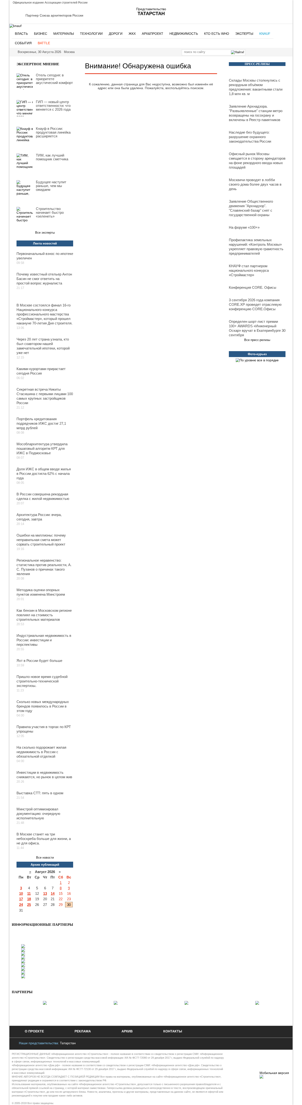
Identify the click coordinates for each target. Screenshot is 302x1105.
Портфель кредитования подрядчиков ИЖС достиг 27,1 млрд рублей (41, 423)
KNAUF (264, 33)
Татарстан (68, 1043)
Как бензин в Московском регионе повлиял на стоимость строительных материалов (44, 614)
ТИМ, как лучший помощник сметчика (52, 157)
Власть (21, 33)
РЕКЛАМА (83, 1031)
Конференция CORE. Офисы (252, 287)
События (23, 43)
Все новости (45, 857)
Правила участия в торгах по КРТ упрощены (44, 729)
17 (21, 899)
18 (29, 899)
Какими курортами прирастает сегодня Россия (41, 371)
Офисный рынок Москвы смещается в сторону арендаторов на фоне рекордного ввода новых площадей (257, 160)
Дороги (115, 33)
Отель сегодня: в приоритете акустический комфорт (54, 79)
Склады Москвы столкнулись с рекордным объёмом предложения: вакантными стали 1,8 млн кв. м (255, 87)
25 (29, 905)
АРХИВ (127, 1031)
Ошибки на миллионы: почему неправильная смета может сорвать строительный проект (41, 539)
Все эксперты (45, 232)
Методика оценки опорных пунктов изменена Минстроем (41, 592)
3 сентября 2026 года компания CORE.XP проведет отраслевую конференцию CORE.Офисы (255, 304)
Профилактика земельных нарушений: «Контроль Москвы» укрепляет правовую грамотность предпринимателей (256, 246)
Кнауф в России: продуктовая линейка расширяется (53, 132)
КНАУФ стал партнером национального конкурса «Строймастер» (249, 270)
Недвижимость (183, 33)
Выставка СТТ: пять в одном (40, 793)
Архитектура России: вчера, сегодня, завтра (39, 517)
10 (21, 893)
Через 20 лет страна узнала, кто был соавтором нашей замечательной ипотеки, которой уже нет (43, 346)
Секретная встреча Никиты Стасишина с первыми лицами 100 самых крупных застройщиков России (45, 396)
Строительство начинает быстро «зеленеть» (50, 212)
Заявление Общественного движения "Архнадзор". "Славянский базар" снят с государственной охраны (251, 208)
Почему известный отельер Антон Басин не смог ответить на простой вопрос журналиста (44, 278)
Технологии (91, 33)
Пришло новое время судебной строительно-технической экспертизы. (42, 681)
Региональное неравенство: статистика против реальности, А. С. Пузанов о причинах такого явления (44, 567)
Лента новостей (45, 243)
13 (45, 893)
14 (53, 893)
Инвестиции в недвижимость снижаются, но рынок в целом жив (44, 774)
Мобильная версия (274, 1073)
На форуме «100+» (244, 227)
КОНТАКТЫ (172, 1031)
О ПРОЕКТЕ (34, 1031)
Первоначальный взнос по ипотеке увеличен (45, 256)
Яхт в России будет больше (39, 661)
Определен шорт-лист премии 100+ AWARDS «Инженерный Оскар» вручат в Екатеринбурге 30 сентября (257, 328)
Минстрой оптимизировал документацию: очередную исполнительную (38, 813)
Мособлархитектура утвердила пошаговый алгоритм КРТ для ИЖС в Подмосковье (42, 448)
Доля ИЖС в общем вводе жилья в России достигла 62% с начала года (44, 473)
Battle (44, 43)
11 (29, 893)
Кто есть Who (216, 33)
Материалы (63, 33)
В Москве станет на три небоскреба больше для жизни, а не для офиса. (44, 838)
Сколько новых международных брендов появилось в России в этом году (43, 706)
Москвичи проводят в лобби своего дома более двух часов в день (255, 184)
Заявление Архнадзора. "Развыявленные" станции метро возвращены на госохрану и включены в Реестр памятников (255, 113)
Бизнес (40, 33)
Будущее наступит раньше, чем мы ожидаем (51, 186)
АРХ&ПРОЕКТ (152, 33)
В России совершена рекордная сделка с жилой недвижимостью (43, 496)
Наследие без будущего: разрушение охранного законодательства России (250, 136)
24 (21, 905)
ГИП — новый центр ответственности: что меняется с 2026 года (53, 105)
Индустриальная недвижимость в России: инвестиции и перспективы (44, 639)
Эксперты (244, 33)
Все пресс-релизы (257, 340)
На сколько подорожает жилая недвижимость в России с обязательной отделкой (41, 751)
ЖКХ (132, 33)
